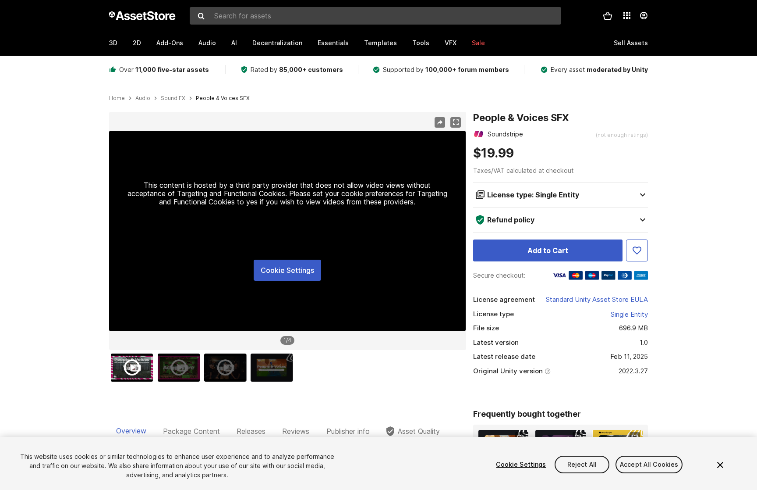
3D (113, 42)
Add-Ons (169, 42)
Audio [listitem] (142, 98)
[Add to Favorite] (637, 250)
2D (137, 42)
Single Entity (629, 314)
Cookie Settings (287, 270)
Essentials (333, 42)
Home (117, 98)
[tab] (131, 431)
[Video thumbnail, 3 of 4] (227, 368)
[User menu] (643, 15)
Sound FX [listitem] (173, 98)
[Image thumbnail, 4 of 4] (274, 368)
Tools (420, 42)
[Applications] (627, 15)
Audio (207, 42)
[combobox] (375, 16)
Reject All (582, 464)
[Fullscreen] (455, 122)
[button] (607, 16)
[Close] (720, 465)
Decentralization (277, 42)
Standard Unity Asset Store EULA (597, 299)
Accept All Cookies (649, 464)
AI (234, 42)
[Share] (440, 122)
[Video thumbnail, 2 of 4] (181, 368)
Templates (380, 42)
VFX (450, 42)
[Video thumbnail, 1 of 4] (134, 368)
